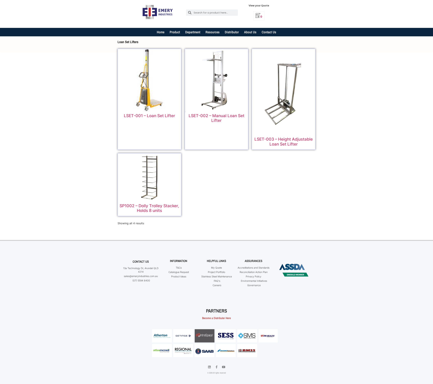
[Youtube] (223, 366)
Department (192, 32)
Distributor (232, 32)
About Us (250, 32)
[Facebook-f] (216, 366)
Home (160, 32)
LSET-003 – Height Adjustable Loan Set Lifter (283, 142)
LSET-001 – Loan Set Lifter (149, 115)
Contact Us (269, 32)
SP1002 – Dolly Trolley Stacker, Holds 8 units (149, 208)
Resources (213, 32)
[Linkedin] (209, 366)
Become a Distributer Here (216, 318)
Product (175, 32)
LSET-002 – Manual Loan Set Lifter (216, 118)
